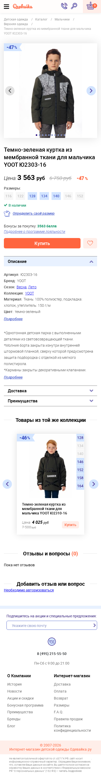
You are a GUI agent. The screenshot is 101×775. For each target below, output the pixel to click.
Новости (14, 691)
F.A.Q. (58, 712)
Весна (22, 286)
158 (80, 478)
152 (80, 470)
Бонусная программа (25, 705)
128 (80, 437)
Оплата (60, 691)
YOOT (29, 293)
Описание (17, 261)
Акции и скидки (20, 698)
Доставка (17, 391)
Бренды (13, 719)
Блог (11, 726)
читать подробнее (70, 770)
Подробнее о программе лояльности (34, 231)
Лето (32, 286)
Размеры (61, 705)
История (14, 684)
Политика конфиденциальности (72, 728)
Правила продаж (68, 719)
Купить (42, 243)
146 (80, 462)
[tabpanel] (50, 90)
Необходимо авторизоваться (29, 590)
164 (80, 486)
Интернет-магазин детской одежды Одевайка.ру (50, 749)
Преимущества (23, 401)
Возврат (61, 698)
